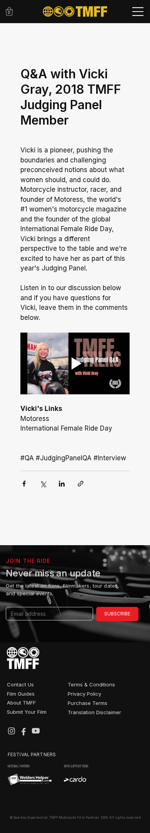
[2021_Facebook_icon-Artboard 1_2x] (23, 730)
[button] (9, 11)
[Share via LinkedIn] (61, 483)
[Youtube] (35, 730)
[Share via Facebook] (24, 483)
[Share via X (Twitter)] (43, 483)
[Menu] (138, 11)
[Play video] (75, 363)
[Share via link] (80, 483)
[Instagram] (11, 730)
